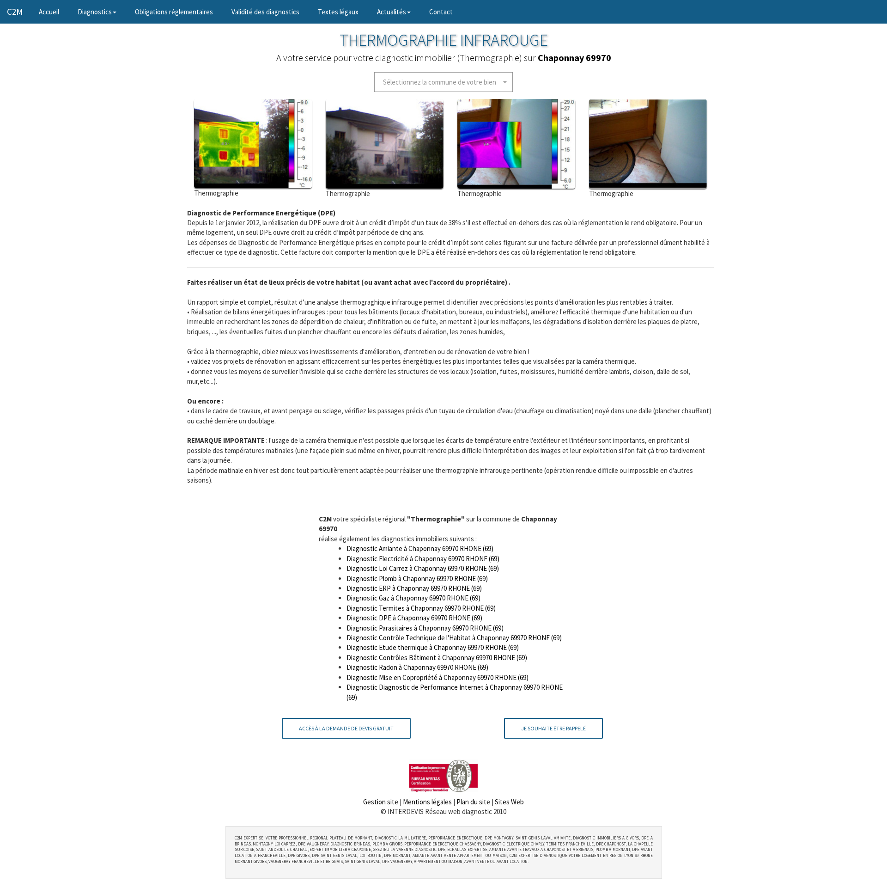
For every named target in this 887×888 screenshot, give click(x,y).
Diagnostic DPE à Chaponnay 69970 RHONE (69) (414, 617)
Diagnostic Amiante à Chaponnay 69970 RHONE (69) (419, 548)
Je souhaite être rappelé (553, 728)
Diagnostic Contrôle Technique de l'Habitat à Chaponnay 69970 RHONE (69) (454, 637)
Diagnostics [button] (95, 11)
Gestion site (380, 801)
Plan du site (473, 801)
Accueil (53, 11)
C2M (15, 11)
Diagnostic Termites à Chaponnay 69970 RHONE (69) (421, 608)
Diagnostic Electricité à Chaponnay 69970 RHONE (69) (422, 558)
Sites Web (509, 801)
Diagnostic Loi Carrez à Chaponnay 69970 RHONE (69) (422, 568)
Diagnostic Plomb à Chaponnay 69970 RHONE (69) (417, 578)
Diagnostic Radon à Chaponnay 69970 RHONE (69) (417, 667)
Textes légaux (338, 11)
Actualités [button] (391, 11)
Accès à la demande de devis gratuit (346, 728)
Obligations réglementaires (174, 11)
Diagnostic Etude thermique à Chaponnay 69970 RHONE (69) (432, 647)
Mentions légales (427, 801)
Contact (441, 11)
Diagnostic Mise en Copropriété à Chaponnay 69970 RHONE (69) (437, 677)
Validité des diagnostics (265, 11)
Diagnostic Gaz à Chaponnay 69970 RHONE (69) (413, 598)
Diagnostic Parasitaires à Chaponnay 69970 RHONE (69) (425, 628)
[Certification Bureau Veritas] (443, 775)
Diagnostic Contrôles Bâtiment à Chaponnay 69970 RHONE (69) (436, 657)
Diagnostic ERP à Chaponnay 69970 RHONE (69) (414, 588)
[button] (443, 82)
